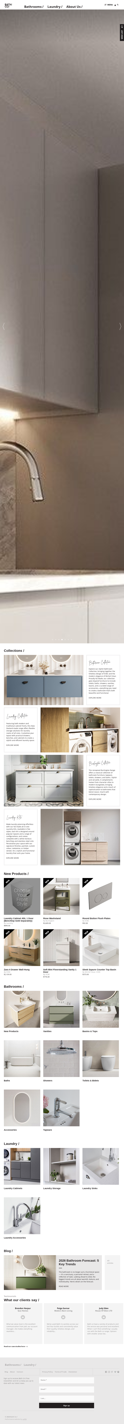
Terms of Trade (61, 1372)
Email (43, 1389)
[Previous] (3, 326)
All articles (110, 1261)
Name (44, 1380)
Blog (6, 1372)
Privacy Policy (47, 1372)
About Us (73, 6)
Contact (20, 1372)
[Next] (120, 326)
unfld (25, 1419)
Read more (64, 1286)
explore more (95, 698)
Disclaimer (73, 1372)
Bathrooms (33, 6)
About (12, 1372)
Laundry (54, 6)
